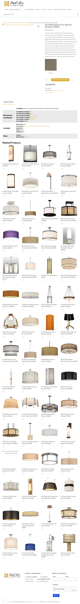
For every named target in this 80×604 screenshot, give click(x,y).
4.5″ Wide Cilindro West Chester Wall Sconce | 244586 (67, 248)
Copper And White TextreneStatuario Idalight (37, 126)
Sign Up (56, 595)
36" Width (33, 119)
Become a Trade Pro (60, 9)
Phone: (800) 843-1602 (43, 579)
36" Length (34, 117)
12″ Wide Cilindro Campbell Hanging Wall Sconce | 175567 (48, 555)
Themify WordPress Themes (53, 601)
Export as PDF (49, 92)
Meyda (70, 9)
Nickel (26, 137)
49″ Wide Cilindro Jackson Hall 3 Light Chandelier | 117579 (9, 277)
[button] (38, 26)
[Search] (78, 14)
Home (6, 9)
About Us (39, 9)
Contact (50, 9)
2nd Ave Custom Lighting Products (17, 22)
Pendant (62, 90)
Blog (44, 9)
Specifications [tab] (8, 102)
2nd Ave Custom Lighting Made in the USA (20, 601)
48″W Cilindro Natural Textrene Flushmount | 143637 (28, 525)
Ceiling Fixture (56, 90)
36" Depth (33, 115)
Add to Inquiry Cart (60, 79)
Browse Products (14, 9)
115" (31, 112)
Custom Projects (29, 9)
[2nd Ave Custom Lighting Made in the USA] (14, 3)
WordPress (42, 601)
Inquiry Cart (10, 14)
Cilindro (23, 135)
